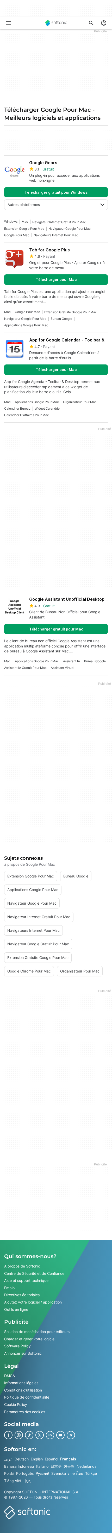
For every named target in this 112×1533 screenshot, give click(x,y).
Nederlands (86, 1466)
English (37, 1459)
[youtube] (60, 1435)
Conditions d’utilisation (23, 1390)
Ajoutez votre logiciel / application (33, 1302)
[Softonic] (56, 23)
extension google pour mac (24, 229)
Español (51, 1459)
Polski (9, 1473)
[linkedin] (50, 1435)
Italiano (42, 1466)
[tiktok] (29, 1435)
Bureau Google (61, 319)
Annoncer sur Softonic (23, 1353)
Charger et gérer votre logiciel (29, 1339)
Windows (10, 221)
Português (25, 1473)
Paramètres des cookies (24, 1412)
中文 (27, 1480)
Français (68, 1459)
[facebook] (8, 1435)
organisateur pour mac (80, 402)
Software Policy (17, 1346)
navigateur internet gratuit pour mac (59, 222)
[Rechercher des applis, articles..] (91, 23)
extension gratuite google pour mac (70, 312)
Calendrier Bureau (17, 408)
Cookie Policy (15, 1404)
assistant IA (71, 661)
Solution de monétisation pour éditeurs (37, 1331)
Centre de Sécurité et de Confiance (34, 1273)
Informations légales (21, 1383)
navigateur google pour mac (69, 229)
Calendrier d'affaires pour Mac (26, 415)
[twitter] (39, 1435)
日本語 (56, 1466)
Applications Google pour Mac (26, 325)
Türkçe (91, 1473)
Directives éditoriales (22, 1295)
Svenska (58, 1473)
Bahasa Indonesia (19, 1466)
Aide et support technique (26, 1280)
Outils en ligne (16, 1309)
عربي (8, 1459)
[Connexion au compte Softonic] (103, 23)
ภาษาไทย (75, 1473)
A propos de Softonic (22, 1266)
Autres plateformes (24, 204)
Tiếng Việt (12, 1480)
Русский (42, 1473)
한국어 (69, 1466)
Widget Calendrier (48, 408)
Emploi (9, 1288)
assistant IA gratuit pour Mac (25, 668)
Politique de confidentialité (26, 1397)
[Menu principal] (8, 23)
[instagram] (19, 1435)
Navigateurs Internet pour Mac (56, 235)
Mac (25, 221)
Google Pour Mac (16, 235)
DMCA (9, 1375)
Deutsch (22, 1459)
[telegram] (71, 1435)
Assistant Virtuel (62, 668)
